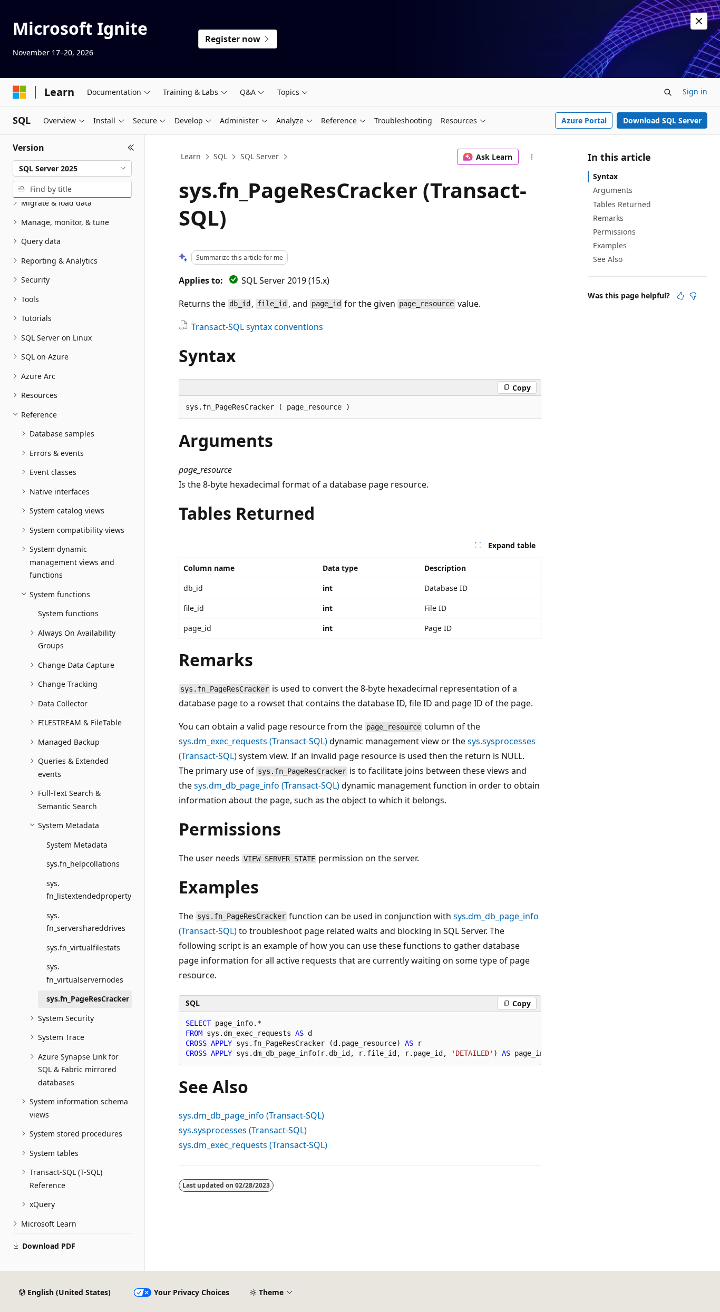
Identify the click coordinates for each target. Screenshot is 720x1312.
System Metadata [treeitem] (77, 845)
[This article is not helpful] (693, 295)
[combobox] (72, 168)
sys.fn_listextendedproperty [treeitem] (88, 889)
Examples (610, 245)
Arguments (613, 190)
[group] (360, 1038)
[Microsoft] (19, 92)
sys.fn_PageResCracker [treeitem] (87, 999)
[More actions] (532, 157)
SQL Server (259, 156)
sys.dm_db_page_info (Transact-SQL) (266, 785)
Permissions (614, 232)
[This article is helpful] (680, 295)
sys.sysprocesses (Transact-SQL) (243, 1130)
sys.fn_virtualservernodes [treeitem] (84, 973)
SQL (220, 156)
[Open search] (667, 92)
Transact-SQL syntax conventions (257, 327)
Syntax (605, 176)
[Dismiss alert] (698, 21)
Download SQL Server (662, 120)
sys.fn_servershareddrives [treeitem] (85, 922)
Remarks (608, 218)
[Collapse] (131, 147)
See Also (607, 259)
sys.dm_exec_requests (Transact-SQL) (253, 741)
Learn (191, 156)
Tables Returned (622, 204)
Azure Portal (584, 120)
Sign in (695, 91)
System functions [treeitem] (68, 613)
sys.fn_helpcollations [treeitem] (83, 864)
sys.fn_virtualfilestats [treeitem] (83, 947)
